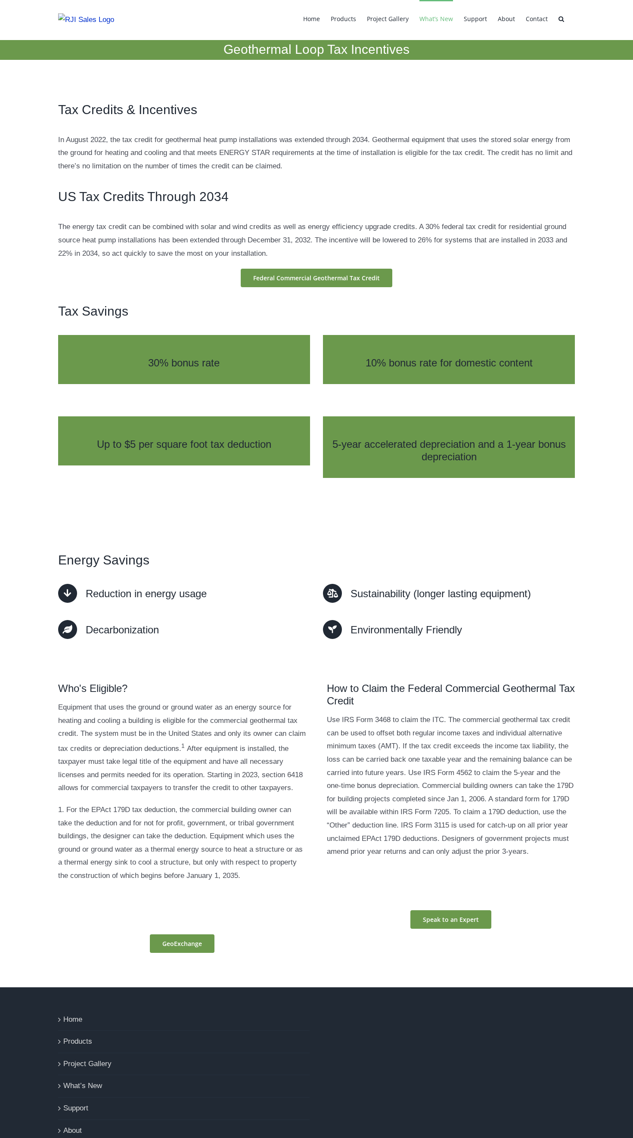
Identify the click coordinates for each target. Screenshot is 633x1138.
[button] (561, 18)
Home (72, 1019)
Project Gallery (87, 1064)
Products (77, 1041)
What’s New (82, 1086)
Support (75, 1108)
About (72, 1130)
